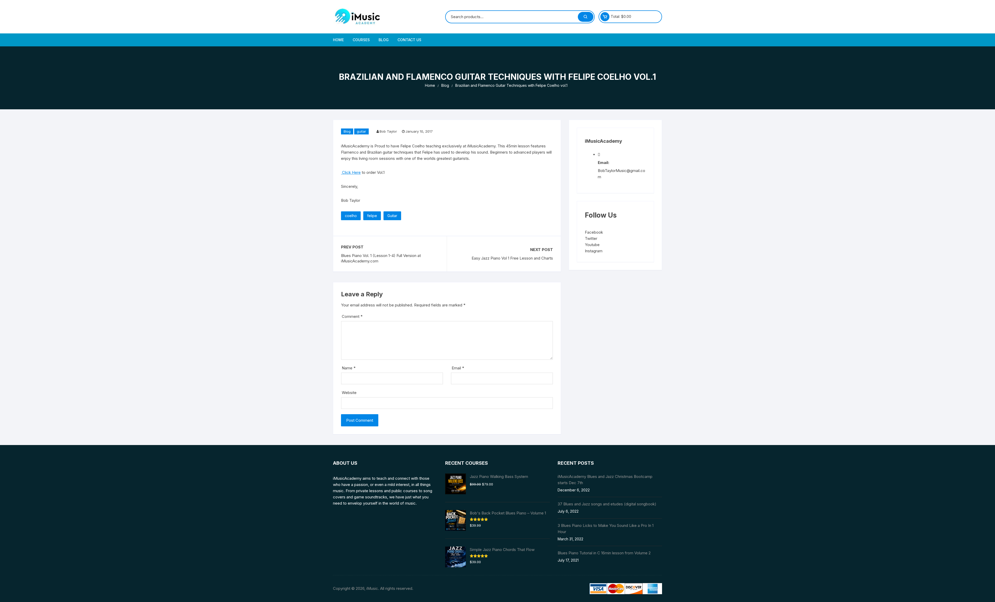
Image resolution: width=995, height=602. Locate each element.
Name (349, 368)
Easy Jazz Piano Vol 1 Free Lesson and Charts (512, 258)
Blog (384, 40)
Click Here (351, 172)
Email (458, 368)
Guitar (392, 215)
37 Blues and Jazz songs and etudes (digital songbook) (607, 503)
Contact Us (409, 40)
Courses (361, 40)
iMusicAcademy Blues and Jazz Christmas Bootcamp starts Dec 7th (605, 479)
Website (349, 392)
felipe (372, 215)
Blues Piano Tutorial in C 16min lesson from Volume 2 (604, 552)
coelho (351, 215)
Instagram (593, 250)
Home (338, 40)
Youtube (592, 244)
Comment (352, 316)
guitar (361, 131)
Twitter (591, 238)
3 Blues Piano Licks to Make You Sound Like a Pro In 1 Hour (605, 528)
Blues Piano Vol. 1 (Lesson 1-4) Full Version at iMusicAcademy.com (381, 258)
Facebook (594, 232)
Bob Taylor (388, 131)
